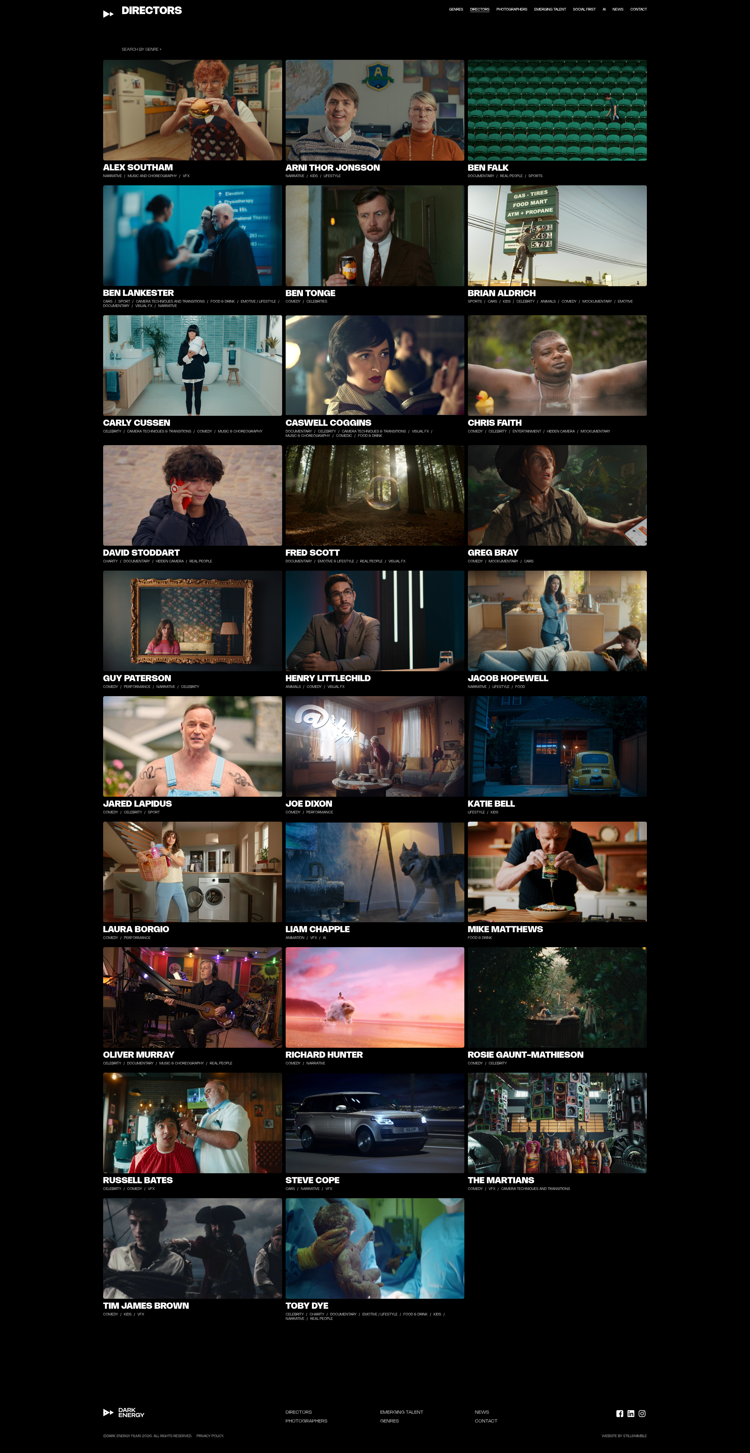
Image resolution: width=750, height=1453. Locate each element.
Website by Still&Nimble (624, 1436)
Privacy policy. (210, 1436)
